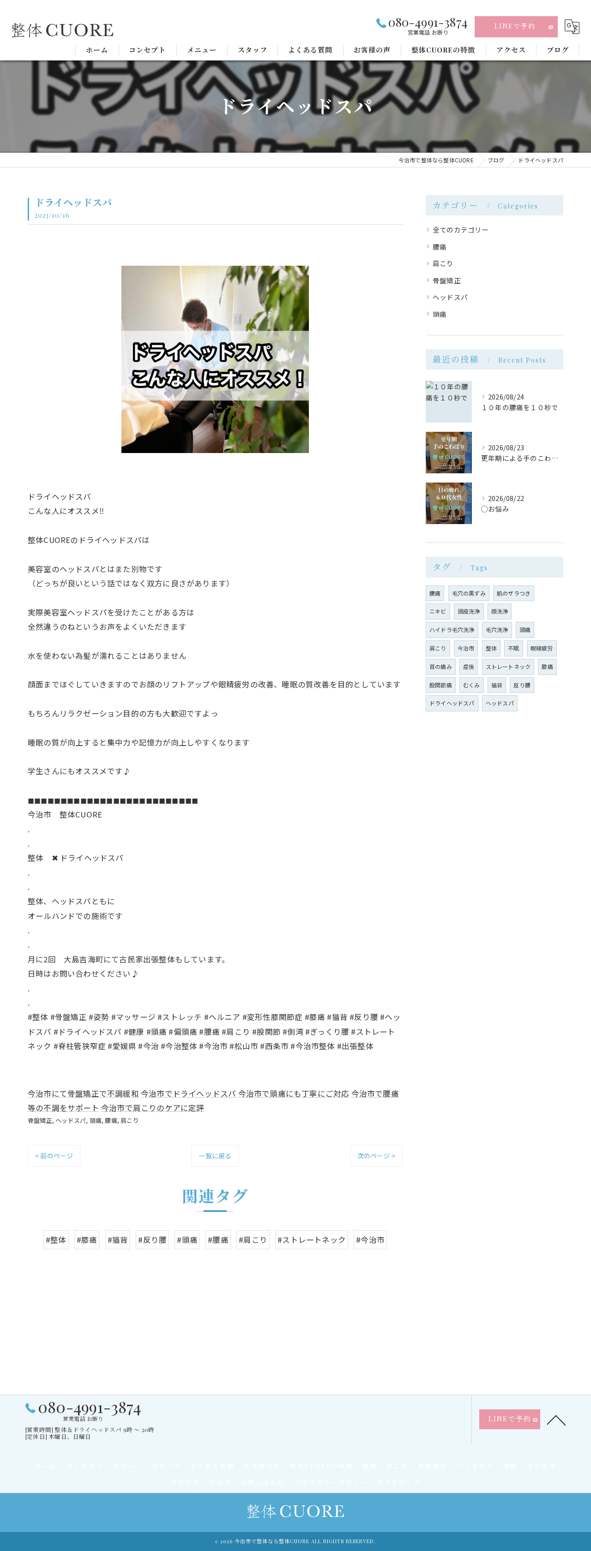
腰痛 (111, 1120)
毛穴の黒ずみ (469, 593)
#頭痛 (187, 1239)
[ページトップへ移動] (556, 1419)
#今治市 (370, 1239)
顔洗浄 (499, 611)
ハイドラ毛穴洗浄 (452, 629)
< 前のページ (54, 1155)
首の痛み (440, 666)
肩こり (130, 1120)
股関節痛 (440, 685)
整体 (491, 648)
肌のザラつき (514, 593)
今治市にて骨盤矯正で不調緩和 (83, 1093)
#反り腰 (152, 1239)
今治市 (466, 648)
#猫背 (118, 1239)
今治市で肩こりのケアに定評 (153, 1107)
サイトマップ (399, 1482)
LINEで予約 (515, 26)
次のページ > (376, 1155)
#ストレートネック (311, 1239)
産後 (468, 666)
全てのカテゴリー (461, 229)
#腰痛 (218, 1239)
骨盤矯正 (40, 1120)
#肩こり (253, 1239)
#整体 (56, 1239)
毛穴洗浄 (497, 629)
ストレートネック (508, 666)
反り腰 (522, 685)
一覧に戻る (215, 1155)
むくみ (471, 685)
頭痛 (96, 1120)
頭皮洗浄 (469, 611)
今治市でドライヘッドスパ (188, 1093)
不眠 (513, 648)
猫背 (496, 685)
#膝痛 (87, 1239)
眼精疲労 (542, 648)
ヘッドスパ (70, 1120)
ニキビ (437, 611)
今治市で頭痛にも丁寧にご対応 (294, 1093)
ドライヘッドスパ (452, 703)
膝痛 (547, 666)
